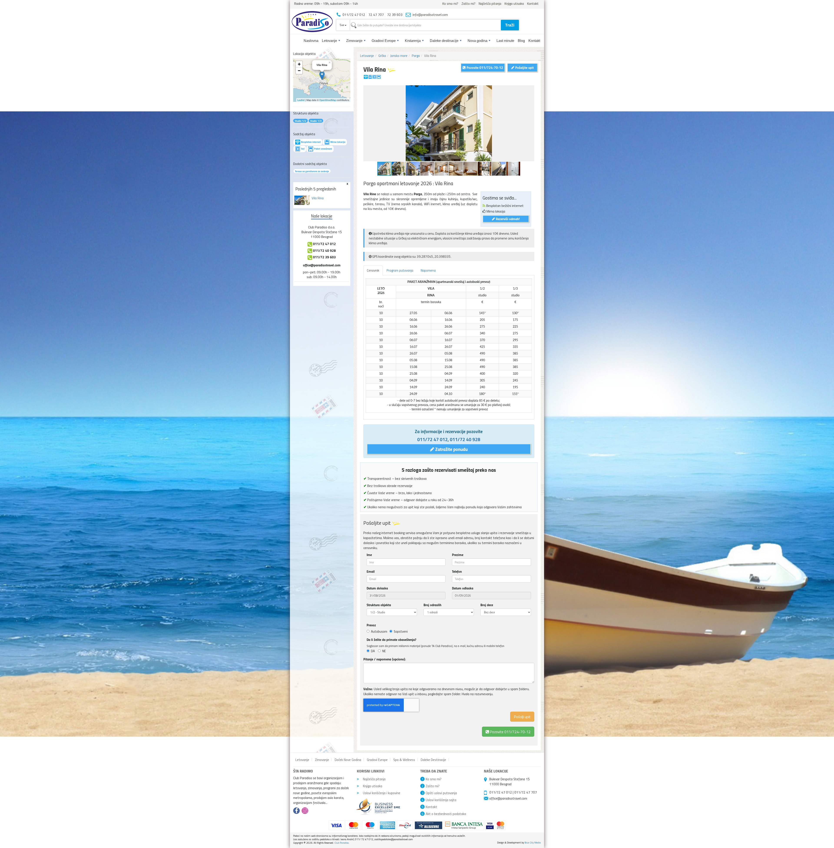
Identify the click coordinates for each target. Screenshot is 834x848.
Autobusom (379, 631)
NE (384, 650)
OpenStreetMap (327, 100)
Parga (416, 55)
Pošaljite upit (524, 67)
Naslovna (311, 41)
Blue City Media (533, 842)
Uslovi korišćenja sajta (441, 799)
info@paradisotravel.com (430, 14)
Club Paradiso (341, 843)
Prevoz (371, 625)
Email (371, 571)
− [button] (299, 70)
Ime (369, 554)
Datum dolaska (377, 588)
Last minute (505, 41)
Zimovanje (354, 41)
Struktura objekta (379, 604)
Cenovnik (373, 270)
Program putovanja (400, 270)
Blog (521, 41)
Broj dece (486, 604)
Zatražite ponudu (451, 448)
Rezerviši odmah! (507, 218)
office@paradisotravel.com (322, 264)
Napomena (428, 270)
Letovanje (329, 41)
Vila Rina (318, 198)
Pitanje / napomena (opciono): (384, 659)
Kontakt (533, 3)
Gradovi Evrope (384, 41)
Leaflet (300, 100)
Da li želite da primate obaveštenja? (391, 639)
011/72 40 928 (465, 439)
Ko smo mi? (450, 3)
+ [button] (299, 64)
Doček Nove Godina (348, 759)
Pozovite (510, 731)
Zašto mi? (468, 3)
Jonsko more (398, 55)
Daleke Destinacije (433, 759)
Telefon (457, 571)
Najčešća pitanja (490, 3)
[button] (530, 89)
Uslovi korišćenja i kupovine (381, 792)
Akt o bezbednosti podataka (446, 813)
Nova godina (477, 41)
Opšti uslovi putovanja (441, 792)
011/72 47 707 (525, 792)
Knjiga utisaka (514, 3)
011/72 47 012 (432, 439)
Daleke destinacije (444, 41)
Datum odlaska (462, 588)
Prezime (457, 554)
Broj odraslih (432, 604)
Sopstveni (401, 631)
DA (373, 650)
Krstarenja (413, 41)
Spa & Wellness (404, 759)
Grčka (382, 55)
